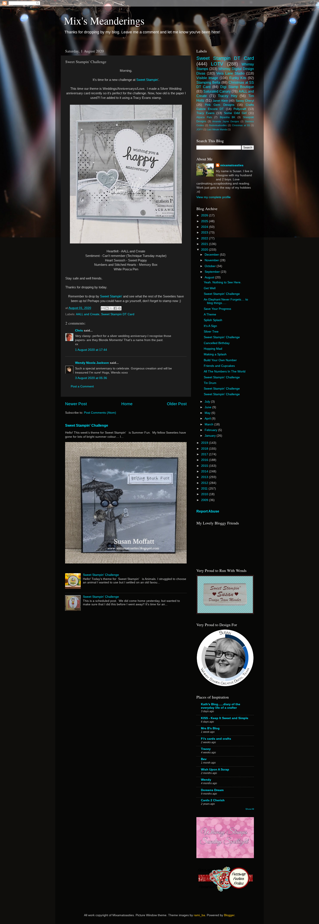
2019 (205, 442)
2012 (205, 483)
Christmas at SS (241, 125)
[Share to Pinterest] (119, 308)
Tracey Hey (227, 96)
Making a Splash (215, 354)
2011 (205, 488)
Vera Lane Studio (230, 73)
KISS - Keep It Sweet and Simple (224, 718)
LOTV (217, 64)
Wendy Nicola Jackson (92, 362)
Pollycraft (239, 109)
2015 (205, 465)
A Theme (210, 314)
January (211, 435)
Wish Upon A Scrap (215, 769)
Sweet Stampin (147, 80)
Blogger (229, 915)
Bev (204, 759)
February (211, 430)
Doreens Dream (212, 790)
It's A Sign (210, 326)
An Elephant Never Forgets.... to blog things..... (226, 301)
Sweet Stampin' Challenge (86, 425)
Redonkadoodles (218, 125)
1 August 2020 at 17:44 (91, 349)
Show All (249, 809)
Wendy (206, 779)
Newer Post (76, 404)
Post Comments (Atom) (100, 412)
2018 (205, 448)
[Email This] (103, 308)
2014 (205, 471)
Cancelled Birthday (217, 343)
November (212, 260)
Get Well (209, 288)
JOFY (199, 129)
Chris (79, 330)
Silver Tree (211, 331)
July (208, 401)
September (213, 271)
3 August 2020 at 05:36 (91, 378)
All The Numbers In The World (224, 371)
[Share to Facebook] (115, 308)
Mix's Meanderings (104, 20)
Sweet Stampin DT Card (117, 314)
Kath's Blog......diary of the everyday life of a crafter (220, 706)
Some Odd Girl (235, 113)
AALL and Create (87, 314)
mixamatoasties (231, 165)
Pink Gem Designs (219, 104)
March (209, 424)
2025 (205, 221)
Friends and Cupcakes (219, 365)
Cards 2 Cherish (213, 800)
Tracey (206, 749)
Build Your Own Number (220, 360)
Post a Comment (82, 386)
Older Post (177, 404)
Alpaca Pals (204, 117)
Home (127, 404)
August (210, 277)
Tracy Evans (205, 113)
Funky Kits (237, 78)
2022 (205, 238)
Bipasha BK (227, 117)
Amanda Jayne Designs (225, 121)
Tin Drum (210, 383)
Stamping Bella (208, 82)
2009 (205, 500)
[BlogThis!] (107, 308)
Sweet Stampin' (111, 296)
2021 (205, 244)
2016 (205, 460)
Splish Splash (213, 320)
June (208, 407)
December (212, 254)
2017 (205, 454)
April (208, 418)
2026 (205, 215)
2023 (205, 232)
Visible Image (207, 78)
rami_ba (199, 915)
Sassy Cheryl (245, 100)
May (208, 413)
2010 (205, 494)
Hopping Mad (213, 348)
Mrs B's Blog (210, 728)
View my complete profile (213, 197)
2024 (205, 227)
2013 (205, 477)
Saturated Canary (216, 91)
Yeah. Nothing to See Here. (222, 282)
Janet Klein (220, 100)
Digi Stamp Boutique (237, 87)
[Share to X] (111, 308)
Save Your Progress (217, 308)
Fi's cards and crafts (216, 738)
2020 (205, 249)
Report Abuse (207, 511)
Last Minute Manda (217, 129)
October (211, 266)
